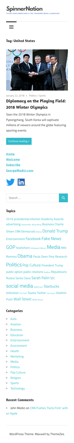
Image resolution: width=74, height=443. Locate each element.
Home (10, 153)
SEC (52, 278)
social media (19, 286)
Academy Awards (52, 219)
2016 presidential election (23, 219)
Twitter (41, 292)
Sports (42, 95)
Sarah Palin (40, 278)
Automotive (26, 224)
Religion (15, 377)
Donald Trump (55, 231)
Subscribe (13, 164)
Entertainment (15, 239)
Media (53, 247)
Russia (10, 278)
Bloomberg (36, 224)
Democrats (28, 231)
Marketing (17, 356)
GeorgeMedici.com (19, 170)
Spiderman (38, 286)
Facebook (33, 238)
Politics (33, 95)
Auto (13, 319)
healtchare (23, 247)
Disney (39, 231)
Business (48, 224)
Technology (17, 388)
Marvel (43, 248)
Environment (18, 345)
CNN (17, 231)
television (12, 292)
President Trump (52, 265)
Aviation (15, 324)
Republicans (59, 271)
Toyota (31, 292)
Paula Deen (40, 256)
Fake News (51, 238)
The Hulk (23, 293)
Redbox (47, 272)
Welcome (13, 159)
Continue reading (17, 141)
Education (16, 335)
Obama (24, 255)
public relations (33, 271)
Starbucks (51, 286)
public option (14, 271)
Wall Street (22, 299)
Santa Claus (23, 278)
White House (37, 299)
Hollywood (35, 248)
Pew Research (58, 256)
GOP (10, 247)
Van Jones (51, 293)
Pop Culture (31, 265)
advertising (13, 224)
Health (14, 351)
